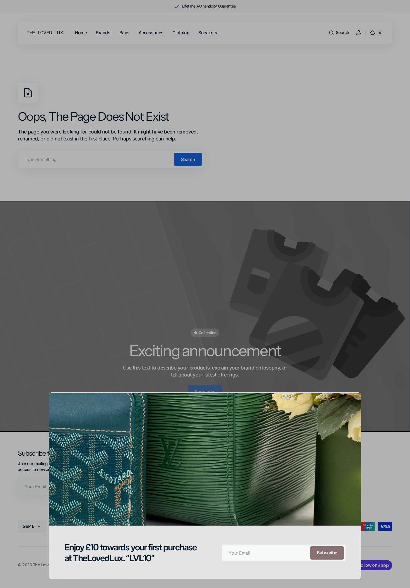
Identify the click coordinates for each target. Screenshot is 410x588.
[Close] (352, 401)
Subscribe (327, 552)
